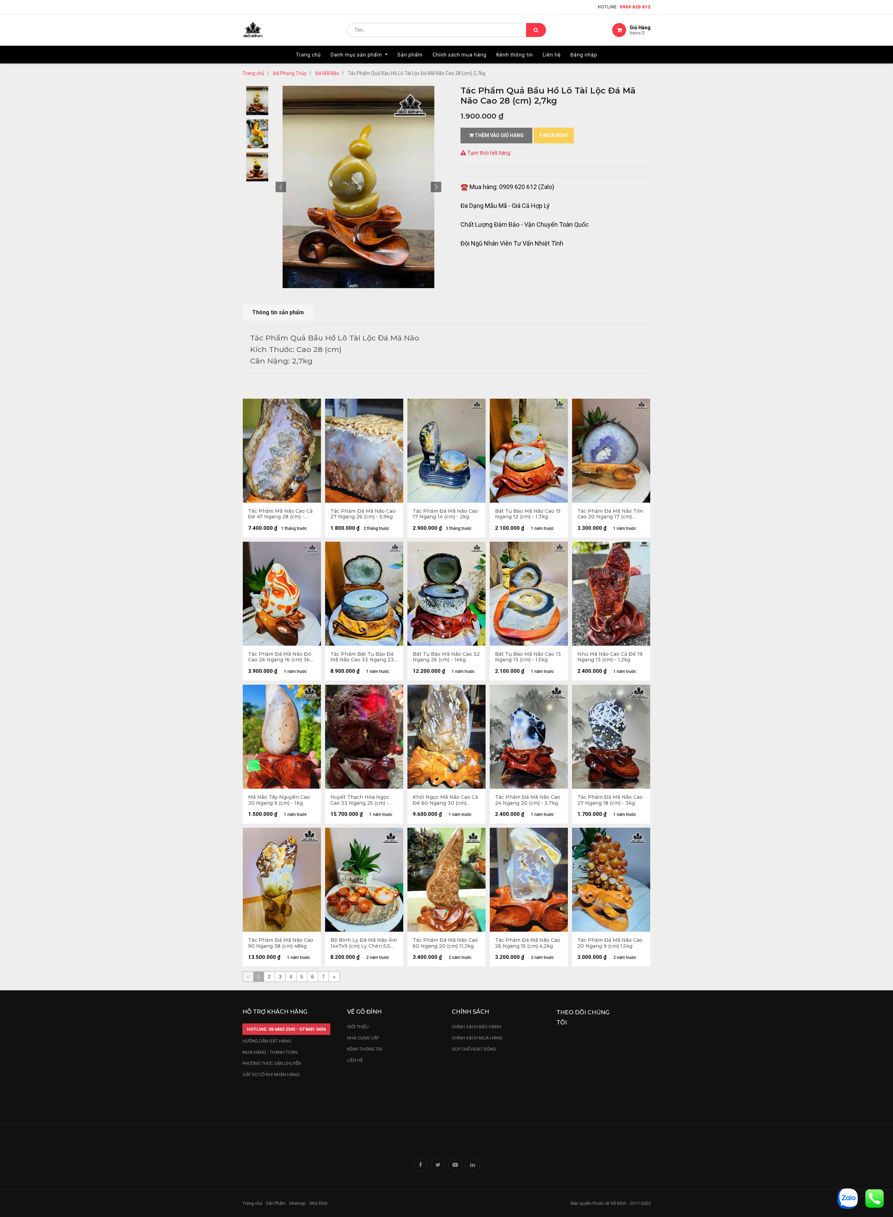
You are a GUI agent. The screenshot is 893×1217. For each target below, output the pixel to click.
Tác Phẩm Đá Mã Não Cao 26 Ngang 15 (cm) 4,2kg (527, 943)
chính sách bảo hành (476, 1026)
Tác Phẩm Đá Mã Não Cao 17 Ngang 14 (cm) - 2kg (445, 514)
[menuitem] (308, 54)
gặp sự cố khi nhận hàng (271, 1074)
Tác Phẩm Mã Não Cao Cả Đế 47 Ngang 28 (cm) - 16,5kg (280, 514)
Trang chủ (253, 73)
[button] (281, 187)
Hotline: (624, 7)
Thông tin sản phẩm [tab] (278, 312)
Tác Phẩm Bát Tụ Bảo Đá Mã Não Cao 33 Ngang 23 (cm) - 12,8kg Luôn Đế (362, 657)
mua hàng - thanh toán (270, 1052)
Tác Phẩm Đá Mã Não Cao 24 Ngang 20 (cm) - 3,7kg (527, 800)
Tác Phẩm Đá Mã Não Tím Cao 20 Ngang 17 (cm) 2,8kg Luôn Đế (610, 514)
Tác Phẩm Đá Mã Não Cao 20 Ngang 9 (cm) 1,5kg (610, 943)
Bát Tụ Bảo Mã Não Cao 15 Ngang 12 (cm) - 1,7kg (528, 514)
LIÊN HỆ (355, 1060)
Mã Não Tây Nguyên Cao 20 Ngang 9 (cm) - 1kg (279, 800)
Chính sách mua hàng (477, 1038)
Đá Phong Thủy (290, 73)
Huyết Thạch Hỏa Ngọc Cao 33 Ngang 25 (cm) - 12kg (359, 800)
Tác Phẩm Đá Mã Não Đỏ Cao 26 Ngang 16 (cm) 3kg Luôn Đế (280, 657)
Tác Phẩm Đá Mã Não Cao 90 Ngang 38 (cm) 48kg (280, 943)
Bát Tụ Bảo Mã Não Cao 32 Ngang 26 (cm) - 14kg (446, 657)
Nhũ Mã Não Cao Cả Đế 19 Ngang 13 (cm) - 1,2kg (610, 657)
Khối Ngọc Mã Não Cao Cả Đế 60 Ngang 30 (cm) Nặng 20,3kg (445, 800)
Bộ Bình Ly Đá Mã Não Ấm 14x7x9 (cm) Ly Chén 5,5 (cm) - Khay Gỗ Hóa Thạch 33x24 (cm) (363, 943)
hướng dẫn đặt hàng (266, 1041)
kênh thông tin (364, 1049)
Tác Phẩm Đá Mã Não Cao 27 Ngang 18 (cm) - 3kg (610, 800)
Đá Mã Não (327, 73)
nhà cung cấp (363, 1038)
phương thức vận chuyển (271, 1063)
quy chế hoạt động (474, 1049)
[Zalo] (847, 1198)
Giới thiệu (358, 1026)
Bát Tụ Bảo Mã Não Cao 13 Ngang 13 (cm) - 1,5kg (528, 657)
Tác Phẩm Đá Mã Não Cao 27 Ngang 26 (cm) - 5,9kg (363, 514)
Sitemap (297, 1203)
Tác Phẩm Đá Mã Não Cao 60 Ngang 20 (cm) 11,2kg (445, 943)
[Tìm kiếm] (536, 30)
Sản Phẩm (276, 1203)
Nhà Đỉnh (319, 1203)
